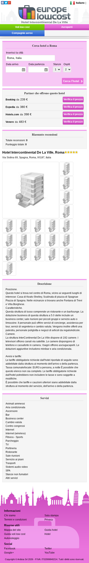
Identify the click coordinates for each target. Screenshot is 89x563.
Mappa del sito (12, 529)
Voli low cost (22, 27)
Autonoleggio (11, 538)
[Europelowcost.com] (44, 18)
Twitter (48, 548)
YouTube (49, 552)
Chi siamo (10, 515)
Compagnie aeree (22, 33)
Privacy (48, 519)
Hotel (47, 534)
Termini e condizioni (15, 519)
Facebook (9, 548)
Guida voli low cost (14, 534)
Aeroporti (66, 27)
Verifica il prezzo (73, 99)
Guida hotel (51, 529)
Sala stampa (51, 515)
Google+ (9, 552)
